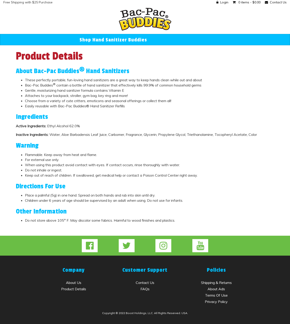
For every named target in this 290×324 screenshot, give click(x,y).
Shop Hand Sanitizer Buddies (113, 40)
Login (224, 2)
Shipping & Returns (216, 282)
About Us (73, 282)
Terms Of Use (216, 295)
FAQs (145, 289)
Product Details (73, 289)
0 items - (249, 2)
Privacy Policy (216, 301)
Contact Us (278, 2)
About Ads (216, 289)
